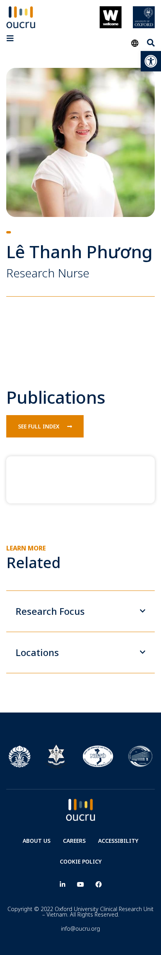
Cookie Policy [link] (81, 861)
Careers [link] (74, 840)
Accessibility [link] (118, 840)
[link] (151, 61)
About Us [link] (36, 840)
